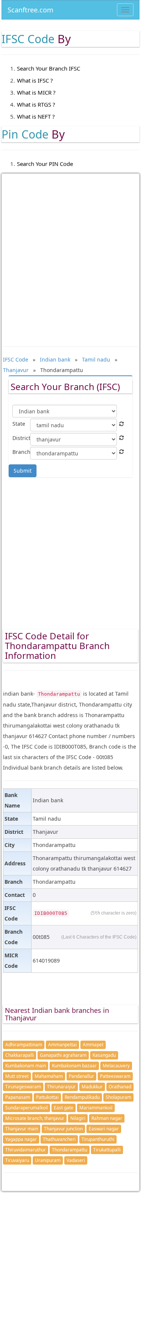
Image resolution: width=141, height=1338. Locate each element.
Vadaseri (76, 1160)
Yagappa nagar (21, 1139)
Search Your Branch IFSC (48, 68)
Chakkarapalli (19, 1055)
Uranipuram (48, 1160)
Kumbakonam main (25, 1065)
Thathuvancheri (59, 1139)
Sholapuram (118, 1097)
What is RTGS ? (36, 104)
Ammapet (93, 1044)
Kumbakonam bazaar (74, 1065)
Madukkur (92, 1086)
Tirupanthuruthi (98, 1139)
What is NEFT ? (36, 116)
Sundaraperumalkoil (26, 1107)
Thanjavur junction (63, 1129)
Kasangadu (104, 1055)
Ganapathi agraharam (63, 1055)
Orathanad (120, 1086)
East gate (63, 1107)
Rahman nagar (106, 1118)
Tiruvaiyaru (17, 1160)
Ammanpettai (62, 1044)
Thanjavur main (21, 1129)
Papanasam (17, 1097)
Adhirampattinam (23, 1044)
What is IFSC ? (35, 80)
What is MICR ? (36, 92)
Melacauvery (116, 1065)
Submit (23, 470)
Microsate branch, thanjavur (34, 1118)
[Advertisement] (70, 254)
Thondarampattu (69, 1150)
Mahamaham (49, 1076)
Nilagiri (77, 1118)
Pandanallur (81, 1076)
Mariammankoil (95, 1107)
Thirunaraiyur (61, 1086)
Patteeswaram (115, 1076)
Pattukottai (47, 1097)
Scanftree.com (30, 8)
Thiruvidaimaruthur (25, 1150)
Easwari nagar (104, 1129)
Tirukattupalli (107, 1150)
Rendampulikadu (82, 1097)
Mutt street (17, 1076)
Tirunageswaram (23, 1086)
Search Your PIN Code (45, 163)
